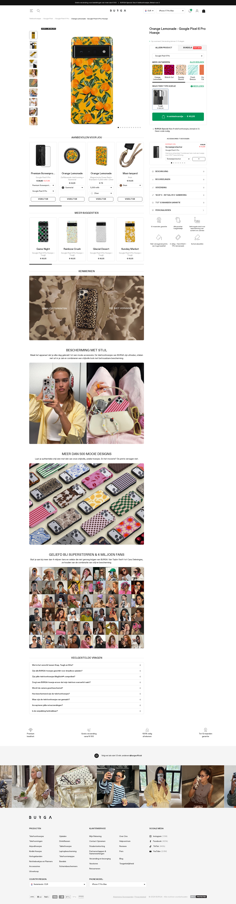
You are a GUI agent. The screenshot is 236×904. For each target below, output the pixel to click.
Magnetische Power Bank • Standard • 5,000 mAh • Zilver (101, 179)
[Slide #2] (122, 127)
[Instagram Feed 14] (75, 786)
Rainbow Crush (72, 249)
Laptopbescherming (67, 851)
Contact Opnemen (97, 841)
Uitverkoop (34, 871)
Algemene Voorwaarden (123, 897)
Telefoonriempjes (66, 856)
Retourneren (94, 869)
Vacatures (93, 864)
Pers (121, 851)
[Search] (38, 11)
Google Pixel (48, 19)
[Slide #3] (124, 127)
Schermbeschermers (68, 866)
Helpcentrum (124, 841)
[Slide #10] (140, 127)
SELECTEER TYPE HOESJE (164, 86)
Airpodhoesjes (35, 846)
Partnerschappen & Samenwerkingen (97, 852)
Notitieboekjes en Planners (41, 861)
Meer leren (198, 86)
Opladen (63, 836)
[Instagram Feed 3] (203, 786)
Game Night (43, 249)
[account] (197, 11)
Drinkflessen (64, 841)
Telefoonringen (35, 841)
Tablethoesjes (65, 846)
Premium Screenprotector (46, 173)
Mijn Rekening (95, 836)
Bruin (130, 177)
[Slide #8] (135, 127)
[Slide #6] (131, 127)
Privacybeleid (140, 897)
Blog (121, 859)
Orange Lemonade (72, 173)
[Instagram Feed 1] (118, 786)
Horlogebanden (35, 856)
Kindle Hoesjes (35, 851)
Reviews (123, 846)
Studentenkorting (97, 846)
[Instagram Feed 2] (160, 786)
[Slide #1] (120, 127)
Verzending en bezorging (100, 859)
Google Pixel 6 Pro (62, 19)
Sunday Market (130, 249)
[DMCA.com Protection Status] (198, 896)
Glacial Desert (101, 249)
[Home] (118, 11)
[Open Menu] (31, 11)
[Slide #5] (129, 127)
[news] (190, 11)
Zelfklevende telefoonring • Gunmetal (72, 179)
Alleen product (163, 48)
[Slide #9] (137, 127)
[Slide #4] (127, 127)
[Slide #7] (133, 127)
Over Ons (123, 836)
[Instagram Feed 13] (33, 786)
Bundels (192, 48)
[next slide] (33, 129)
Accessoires (34, 866)
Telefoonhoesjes (35, 19)
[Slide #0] (118, 127)
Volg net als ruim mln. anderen (121, 756)
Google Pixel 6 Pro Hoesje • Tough (43, 254)
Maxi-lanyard (130, 173)
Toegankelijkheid (126, 864)
